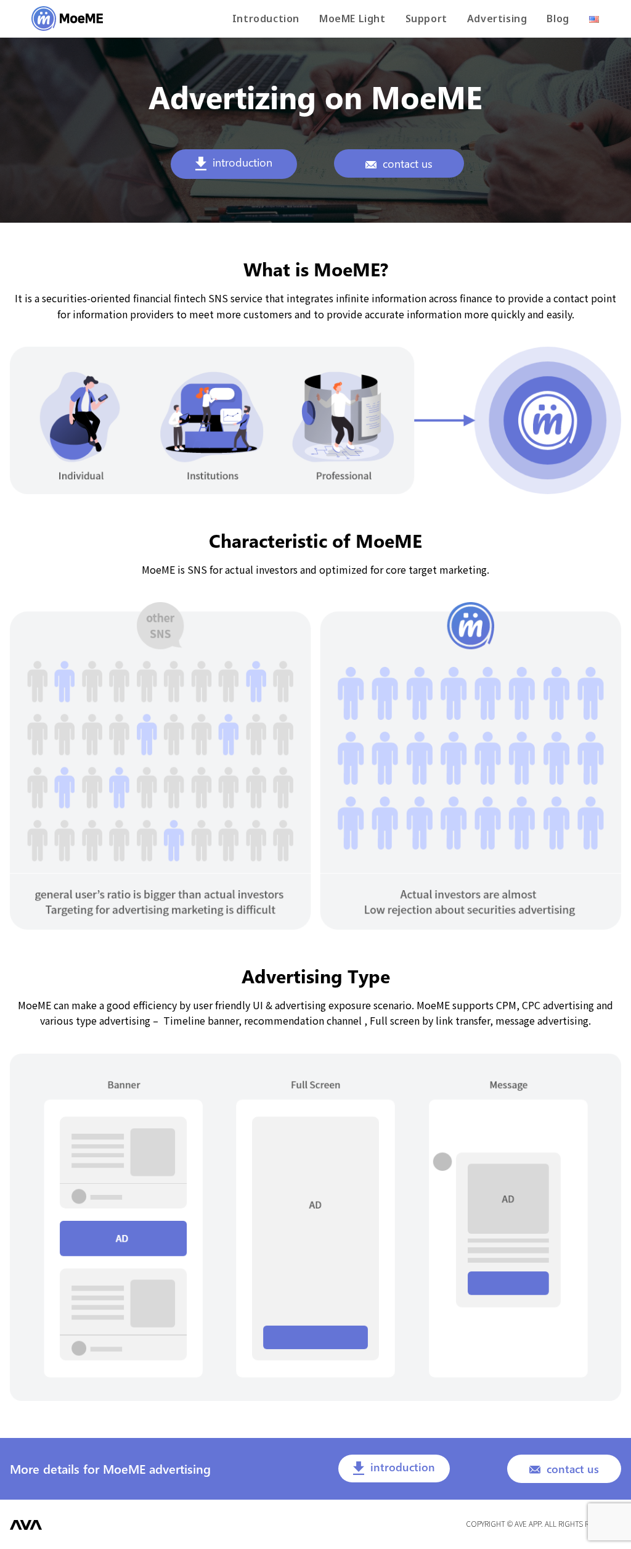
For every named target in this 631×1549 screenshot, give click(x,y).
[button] (234, 163)
